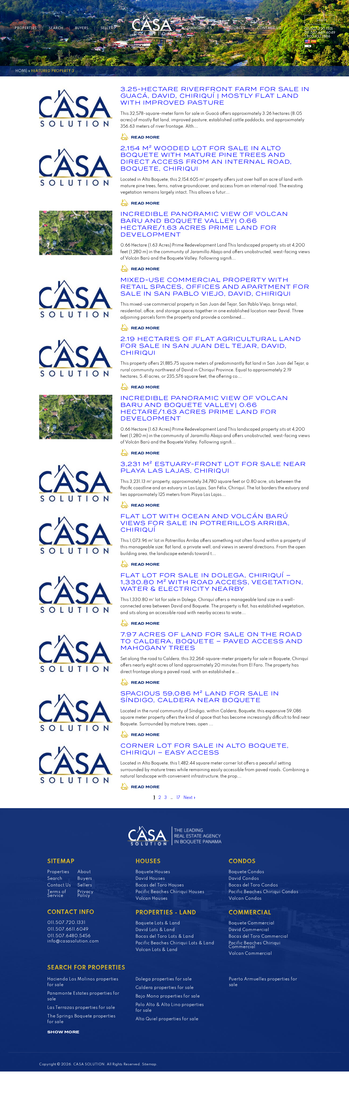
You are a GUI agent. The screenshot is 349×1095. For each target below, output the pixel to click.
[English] (307, 41)
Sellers (107, 28)
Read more (145, 137)
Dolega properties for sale (164, 979)
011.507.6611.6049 (320, 32)
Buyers (82, 28)
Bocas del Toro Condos (253, 885)
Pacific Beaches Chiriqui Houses (170, 892)
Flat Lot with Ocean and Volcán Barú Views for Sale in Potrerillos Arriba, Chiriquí (205, 523)
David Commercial (249, 930)
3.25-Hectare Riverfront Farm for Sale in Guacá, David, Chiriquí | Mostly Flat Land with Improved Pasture (214, 96)
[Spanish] (313, 41)
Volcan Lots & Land (157, 950)
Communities (198, 28)
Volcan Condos (245, 898)
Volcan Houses (152, 898)
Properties (26, 28)
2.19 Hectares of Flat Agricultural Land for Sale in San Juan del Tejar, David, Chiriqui (210, 345)
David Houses (150, 878)
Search (56, 28)
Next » (190, 798)
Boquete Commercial (251, 923)
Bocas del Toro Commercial (258, 936)
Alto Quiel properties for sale (167, 1019)
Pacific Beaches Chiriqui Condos (263, 892)
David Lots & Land (155, 930)
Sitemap (149, 1064)
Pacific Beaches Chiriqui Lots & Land (175, 943)
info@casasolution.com (73, 941)
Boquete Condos (246, 872)
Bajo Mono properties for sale (168, 996)
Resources (234, 28)
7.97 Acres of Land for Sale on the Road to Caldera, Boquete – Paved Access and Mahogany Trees (211, 641)
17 (178, 798)
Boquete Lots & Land (158, 923)
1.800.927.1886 (317, 36)
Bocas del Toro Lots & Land (165, 936)
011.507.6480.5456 (69, 936)
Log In (322, 20)
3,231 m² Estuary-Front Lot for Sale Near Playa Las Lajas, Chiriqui (213, 467)
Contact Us (269, 28)
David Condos (244, 878)
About (84, 872)
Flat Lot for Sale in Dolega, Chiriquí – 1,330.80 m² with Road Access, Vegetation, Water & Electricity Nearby (211, 582)
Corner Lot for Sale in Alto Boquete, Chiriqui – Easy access (204, 749)
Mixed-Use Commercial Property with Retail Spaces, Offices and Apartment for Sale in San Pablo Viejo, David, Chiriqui (214, 286)
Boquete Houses (153, 872)
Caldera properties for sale (165, 988)
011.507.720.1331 (319, 29)
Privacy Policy (85, 894)
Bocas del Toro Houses (160, 885)
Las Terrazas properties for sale (81, 1008)
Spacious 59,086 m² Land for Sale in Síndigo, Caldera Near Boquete (199, 697)
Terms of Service (56, 894)
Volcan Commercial (250, 953)
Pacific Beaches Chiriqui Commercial (255, 945)
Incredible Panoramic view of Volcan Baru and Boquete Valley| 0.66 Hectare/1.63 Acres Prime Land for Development (204, 224)
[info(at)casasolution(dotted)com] (294, 29)
